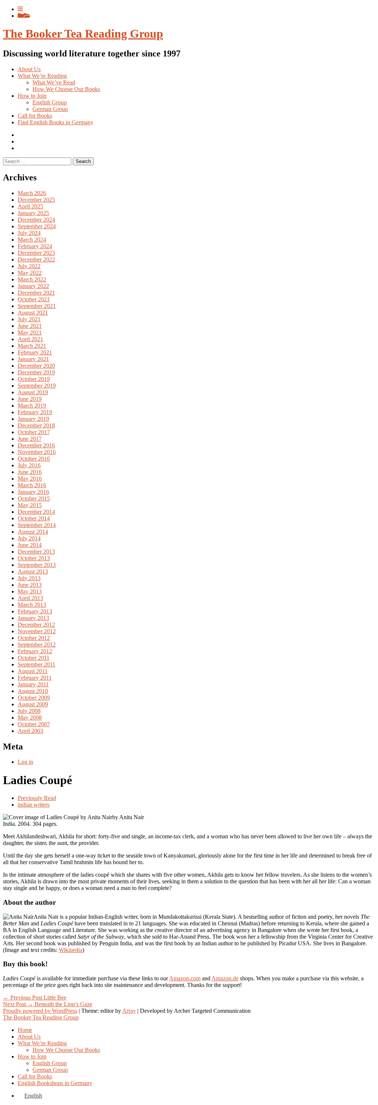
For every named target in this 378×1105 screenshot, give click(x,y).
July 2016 (29, 465)
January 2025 (33, 213)
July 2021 (29, 319)
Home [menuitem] (25, 1030)
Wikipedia (70, 950)
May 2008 (30, 717)
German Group (50, 109)
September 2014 (37, 525)
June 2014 (30, 545)
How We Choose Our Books (66, 89)
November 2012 (37, 631)
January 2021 (33, 359)
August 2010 (33, 691)
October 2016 (34, 458)
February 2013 (35, 611)
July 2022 (29, 266)
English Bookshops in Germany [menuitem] (55, 1083)
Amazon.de (225, 978)
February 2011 (35, 678)
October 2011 (33, 658)
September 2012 (37, 644)
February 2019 (35, 412)
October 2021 (34, 299)
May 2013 (30, 591)
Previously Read (37, 798)
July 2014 (29, 538)
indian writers (33, 804)
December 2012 (36, 624)
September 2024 (37, 226)
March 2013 (32, 605)
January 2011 (33, 684)
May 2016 (30, 478)
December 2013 (36, 551)
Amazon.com (184, 978)
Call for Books (35, 115)
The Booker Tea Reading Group (83, 33)
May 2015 (30, 505)
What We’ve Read (53, 82)
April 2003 (30, 731)
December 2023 (36, 253)
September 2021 (37, 306)
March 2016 (32, 485)
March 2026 (32, 193)
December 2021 (36, 293)
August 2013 (33, 571)
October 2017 (34, 432)
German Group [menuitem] (50, 1070)
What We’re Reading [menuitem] (42, 1043)
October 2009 (34, 697)
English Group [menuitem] (49, 1063)
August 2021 (33, 312)
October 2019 (34, 379)
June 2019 (30, 399)
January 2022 (33, 286)
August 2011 (33, 671)
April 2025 (30, 206)
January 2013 (33, 618)
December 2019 (36, 372)
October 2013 (34, 558)
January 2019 (33, 419)
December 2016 (36, 445)
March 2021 (32, 346)
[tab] (20, 9)
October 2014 (34, 518)
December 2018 (36, 425)
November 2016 (37, 452)
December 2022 (36, 259)
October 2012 (34, 638)
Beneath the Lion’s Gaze (47, 1004)
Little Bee (34, 997)
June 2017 (30, 439)
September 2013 (37, 565)
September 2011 (36, 664)
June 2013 (30, 585)
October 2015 (34, 498)
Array (129, 1011)
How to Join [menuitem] (32, 1056)
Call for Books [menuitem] (35, 1076)
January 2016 (33, 492)
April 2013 (30, 598)
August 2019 (33, 392)
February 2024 (35, 246)
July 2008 (29, 711)
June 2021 (30, 326)
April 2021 (30, 339)
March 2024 (32, 239)
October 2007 (34, 724)
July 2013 (29, 578)
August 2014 (33, 532)
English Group (49, 102)
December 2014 (36, 512)
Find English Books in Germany (55, 122)
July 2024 (29, 233)
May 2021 (30, 332)
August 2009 (33, 704)
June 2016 (30, 472)
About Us (29, 69)
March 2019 (32, 405)
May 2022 (30, 273)
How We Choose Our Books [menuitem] (66, 1050)
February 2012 (35, 651)
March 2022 (32, 279)
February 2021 (35, 352)
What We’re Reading (42, 76)
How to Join (32, 96)
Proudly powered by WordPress (40, 1011)
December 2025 (36, 200)
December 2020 (36, 366)
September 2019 (37, 385)
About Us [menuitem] (29, 1036)
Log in (25, 762)
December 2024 (36, 220)
